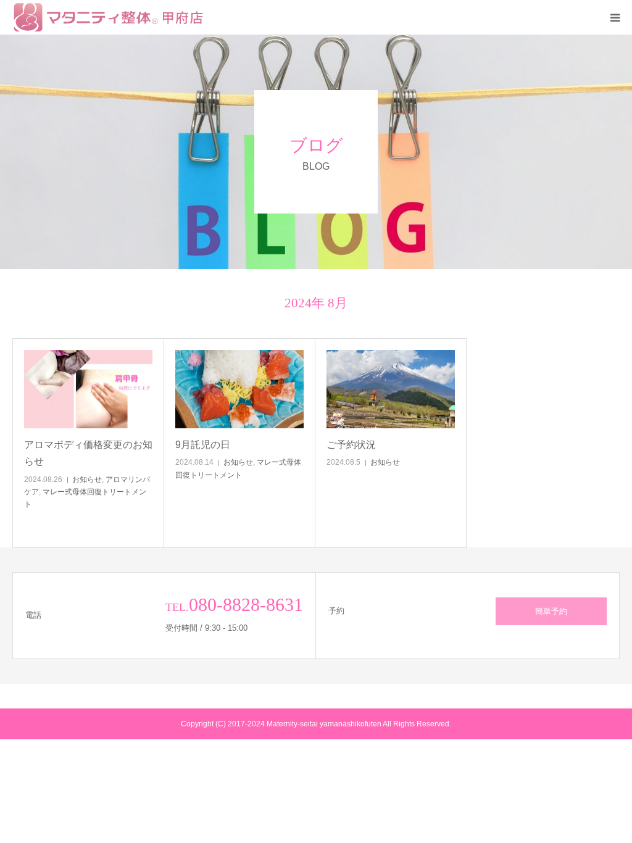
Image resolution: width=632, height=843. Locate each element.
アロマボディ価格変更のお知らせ (88, 453)
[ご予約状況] (390, 389)
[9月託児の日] (239, 389)
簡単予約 (551, 611)
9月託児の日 (227, 444)
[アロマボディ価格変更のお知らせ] (88, 389)
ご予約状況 (375, 444)
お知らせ (87, 479)
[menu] (614, 17)
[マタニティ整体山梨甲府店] (111, 17)
